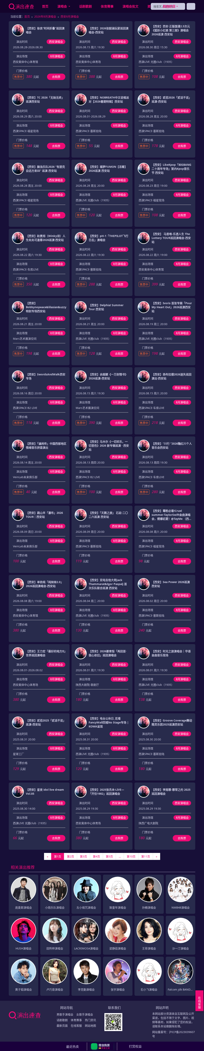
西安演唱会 (56, 41)
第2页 (70, 856)
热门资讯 (90, 1020)
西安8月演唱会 (70, 16)
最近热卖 (72, 1046)
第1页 (57, 856)
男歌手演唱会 (65, 1014)
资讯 (150, 6)
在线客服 (76, 1025)
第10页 (131, 856)
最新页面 (62, 1025)
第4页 (96, 856)
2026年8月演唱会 (45, 16)
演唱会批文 (130, 6)
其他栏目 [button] (169, 6)
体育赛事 (107, 6)
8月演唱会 (56, 56)
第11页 (145, 856)
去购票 (56, 77)
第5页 (109, 856)
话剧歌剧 (85, 6)
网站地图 (90, 1025)
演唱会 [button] (62, 6)
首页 (45, 6)
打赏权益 (135, 1046)
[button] (102, 1046)
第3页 (83, 856)
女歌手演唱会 (84, 1014)
